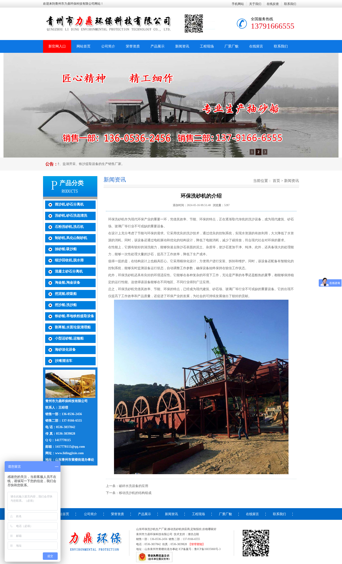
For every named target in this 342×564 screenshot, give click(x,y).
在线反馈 (273, 4)
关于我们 (255, 4)
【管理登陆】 (196, 544)
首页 (276, 181)
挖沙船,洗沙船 (66, 305)
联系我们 (290, 4)
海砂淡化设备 (65, 349)
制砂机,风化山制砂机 (71, 238)
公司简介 (108, 46)
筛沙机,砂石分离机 (69, 204)
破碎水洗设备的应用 (133, 486)
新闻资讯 (182, 46)
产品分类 (72, 183)
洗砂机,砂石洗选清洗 (71, 215)
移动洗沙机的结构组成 (135, 493)
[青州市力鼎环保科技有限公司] (90, 556)
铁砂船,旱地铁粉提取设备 (74, 316)
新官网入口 (57, 46)
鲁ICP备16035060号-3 (207, 549)
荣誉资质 (133, 46)
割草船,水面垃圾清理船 (73, 327)
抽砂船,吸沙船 (66, 249)
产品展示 (157, 46)
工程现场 (207, 46)
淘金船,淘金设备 (67, 282)
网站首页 (84, 46)
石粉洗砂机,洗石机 (69, 226)
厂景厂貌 (231, 46)
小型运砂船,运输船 (69, 338)
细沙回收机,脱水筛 (69, 260)
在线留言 (256, 46)
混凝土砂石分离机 (69, 271)
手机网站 (238, 4)
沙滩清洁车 (63, 361)
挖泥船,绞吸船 (66, 293)
